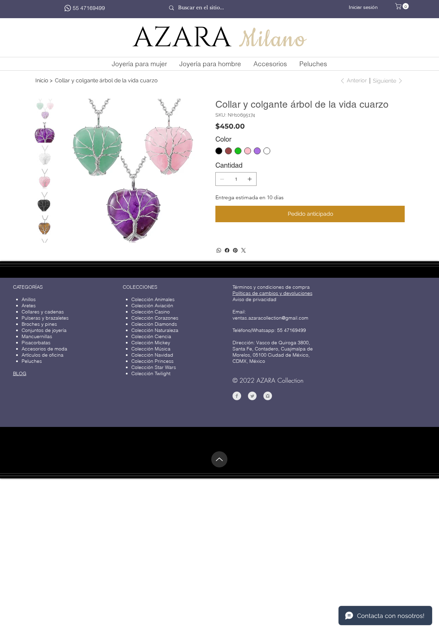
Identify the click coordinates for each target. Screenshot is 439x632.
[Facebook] (227, 250)
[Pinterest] (235, 250)
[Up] (219, 459)
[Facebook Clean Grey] (237, 396)
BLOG (19, 373)
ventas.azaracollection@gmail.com (270, 318)
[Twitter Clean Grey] (252, 396)
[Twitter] (243, 250)
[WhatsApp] (218, 250)
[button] (402, 6)
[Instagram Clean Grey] (267, 396)
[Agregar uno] (250, 179)
